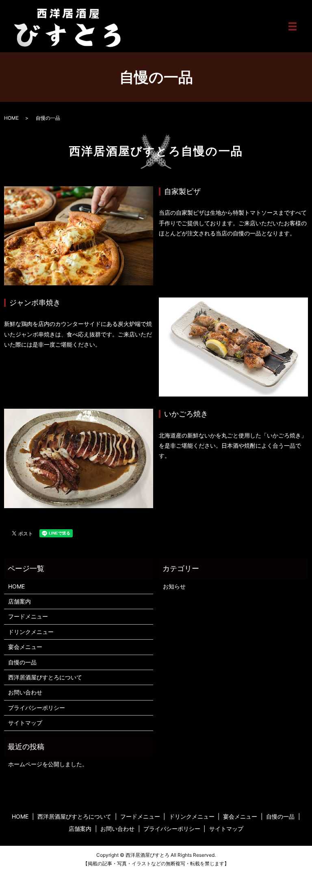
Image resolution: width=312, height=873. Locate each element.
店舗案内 (19, 601)
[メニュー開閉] (292, 26)
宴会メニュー (25, 646)
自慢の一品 (22, 662)
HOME (11, 118)
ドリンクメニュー (31, 631)
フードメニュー (28, 616)
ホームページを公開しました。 (48, 764)
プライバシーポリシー (36, 707)
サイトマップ (25, 722)
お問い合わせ (25, 692)
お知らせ (174, 586)
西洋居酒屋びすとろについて (45, 677)
